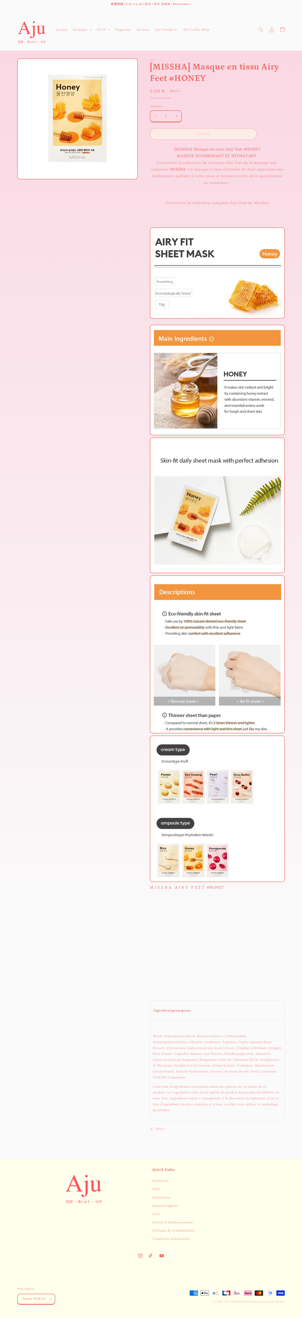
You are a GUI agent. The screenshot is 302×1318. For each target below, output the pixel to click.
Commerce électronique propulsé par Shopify (257, 1301)
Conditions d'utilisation (171, 1239)
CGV (156, 1214)
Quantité (156, 106)
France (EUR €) (34, 1299)
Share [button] (159, 1129)
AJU (226, 1301)
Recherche (160, 1181)
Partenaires (161, 1197)
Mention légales (165, 1206)
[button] (82, 30)
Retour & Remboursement (173, 1222)
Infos (156, 1189)
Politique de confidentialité (173, 1230)
